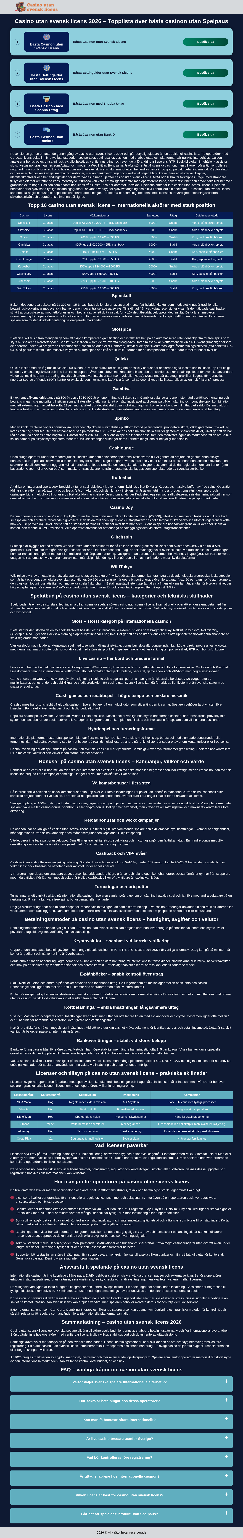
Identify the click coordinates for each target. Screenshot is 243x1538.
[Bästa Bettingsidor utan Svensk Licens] (46, 73)
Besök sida (205, 42)
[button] (236, 1304)
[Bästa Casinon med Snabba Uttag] (46, 103)
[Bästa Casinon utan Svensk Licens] (46, 42)
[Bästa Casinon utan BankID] (46, 134)
